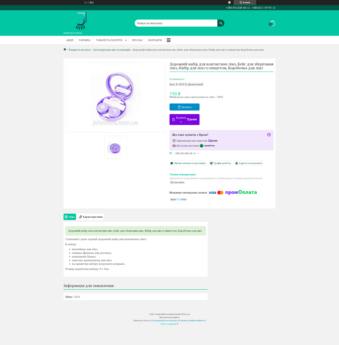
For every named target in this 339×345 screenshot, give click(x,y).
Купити (186, 107)
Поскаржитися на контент (164, 320)
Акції (69, 40)
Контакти (155, 40)
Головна (85, 40)
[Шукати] (220, 21)
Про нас (137, 40)
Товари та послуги (109, 40)
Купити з (181, 119)
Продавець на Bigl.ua (169, 317)
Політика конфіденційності (192, 320)
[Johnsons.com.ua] (81, 20)
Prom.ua (186, 314)
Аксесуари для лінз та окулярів (111, 49)
